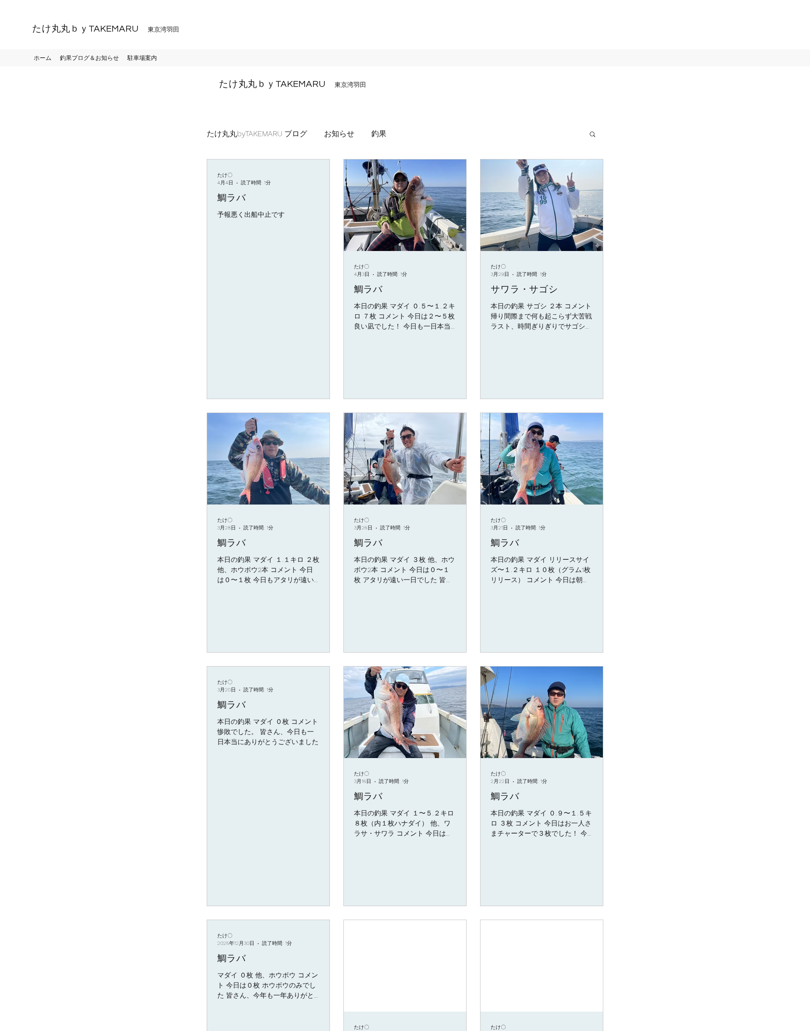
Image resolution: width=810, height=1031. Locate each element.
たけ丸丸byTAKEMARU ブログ (257, 133)
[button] (593, 134)
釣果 (378, 133)
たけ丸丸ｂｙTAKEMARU (101, 29)
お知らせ (339, 133)
